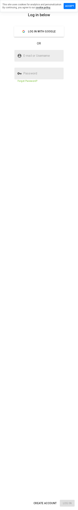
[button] (45, 503)
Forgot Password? (27, 81)
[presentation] (39, 255)
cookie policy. (43, 7)
